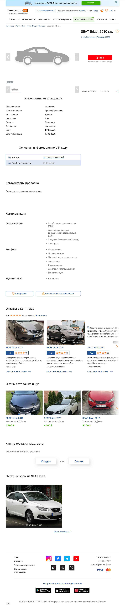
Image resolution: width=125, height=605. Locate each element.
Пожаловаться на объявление (59, 293)
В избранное (21, 293)
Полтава (41, 26)
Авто (18, 26)
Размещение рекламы (24, 565)
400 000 (82, 10)
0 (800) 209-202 (103, 557)
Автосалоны (44, 19)
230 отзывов (40, 315)
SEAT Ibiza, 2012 (91, 418)
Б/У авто (13, 19)
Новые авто (27, 19)
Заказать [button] (91, 3)
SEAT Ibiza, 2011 (14, 418)
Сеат (23, 26)
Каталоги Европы (61, 19)
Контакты (18, 561)
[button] (114, 346)
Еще (112, 19)
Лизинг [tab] (79, 461)
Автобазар (10, 26)
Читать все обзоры (62, 531)
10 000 (95, 10)
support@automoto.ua (100, 564)
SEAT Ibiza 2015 (55, 347)
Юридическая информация (20, 570)
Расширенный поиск (47, 10)
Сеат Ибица (31, 26)
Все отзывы (83, 19)
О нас (16, 557)
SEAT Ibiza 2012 (95, 347)
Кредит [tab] (46, 461)
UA (111, 10)
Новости (100, 19)
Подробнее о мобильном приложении (62, 583)
